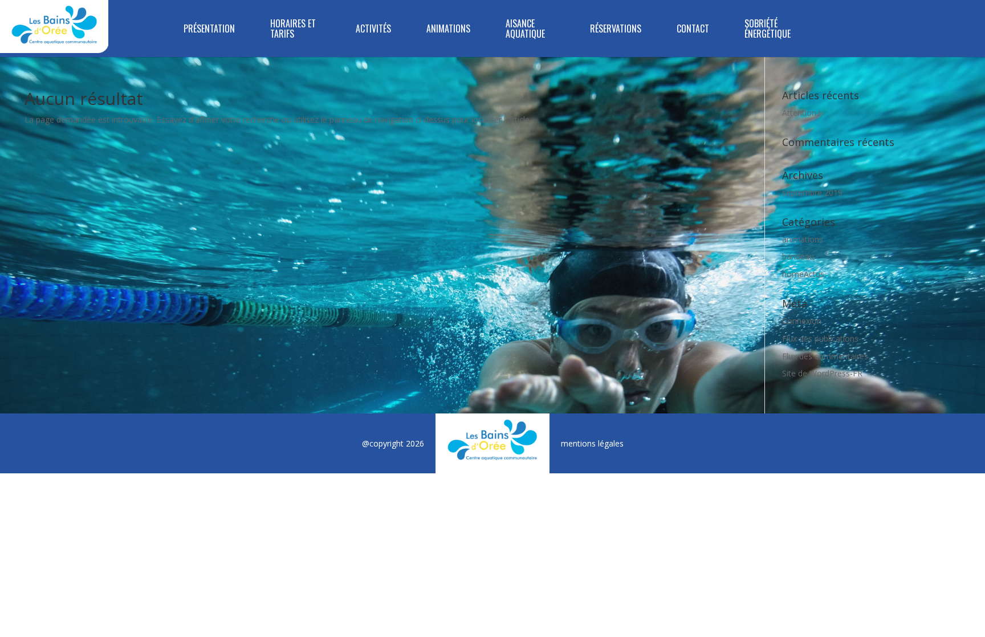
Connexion (801, 320)
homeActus (803, 274)
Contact (693, 29)
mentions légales (592, 443)
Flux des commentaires (825, 356)
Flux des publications (820, 338)
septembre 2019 (812, 192)
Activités (373, 29)
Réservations (615, 29)
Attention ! (801, 112)
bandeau (798, 256)
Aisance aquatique (525, 29)
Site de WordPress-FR (822, 373)
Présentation (209, 29)
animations (802, 239)
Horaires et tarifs (293, 29)
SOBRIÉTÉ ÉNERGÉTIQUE (767, 29)
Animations (448, 29)
